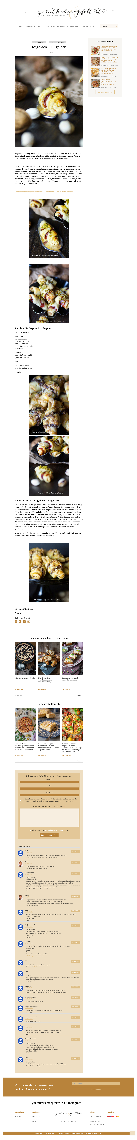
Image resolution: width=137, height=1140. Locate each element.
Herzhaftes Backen (97, 1124)
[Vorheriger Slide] (18, 695)
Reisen (34, 1122)
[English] (108, 1116)
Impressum (38, 1133)
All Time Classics (96, 1116)
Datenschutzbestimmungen (55, 830)
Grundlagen (36, 1116)
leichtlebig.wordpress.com (35, 956)
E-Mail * (49, 786)
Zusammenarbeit (73, 26)
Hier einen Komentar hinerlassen (49, 806)
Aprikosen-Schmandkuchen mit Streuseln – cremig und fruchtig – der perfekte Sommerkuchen (110, 59)
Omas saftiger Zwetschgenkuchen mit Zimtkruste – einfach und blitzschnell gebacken (109, 82)
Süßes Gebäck (95, 1122)
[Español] (118, 1116)
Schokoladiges (39, 42)
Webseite (49, 792)
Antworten (75, 851)
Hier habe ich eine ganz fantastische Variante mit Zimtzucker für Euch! (44, 192)
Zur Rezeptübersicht (105, 92)
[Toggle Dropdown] (36, 26)
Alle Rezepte (37, 1119)
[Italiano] (116, 1116)
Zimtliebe (93, 1119)
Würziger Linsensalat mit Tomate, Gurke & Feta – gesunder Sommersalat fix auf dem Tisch (109, 48)
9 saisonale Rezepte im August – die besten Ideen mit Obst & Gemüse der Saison (108, 71)
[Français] (111, 1116)
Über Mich (60, 26)
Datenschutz (50, 1133)
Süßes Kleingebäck (57, 42)
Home (21, 26)
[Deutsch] (113, 1116)
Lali (35, 967)
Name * (49, 779)
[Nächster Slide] (80, 695)
